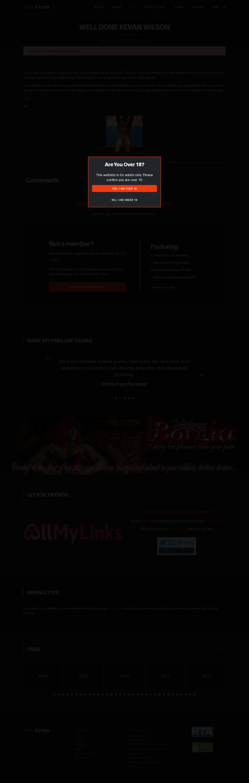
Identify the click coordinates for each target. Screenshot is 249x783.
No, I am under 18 (124, 199)
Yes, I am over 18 (124, 188)
